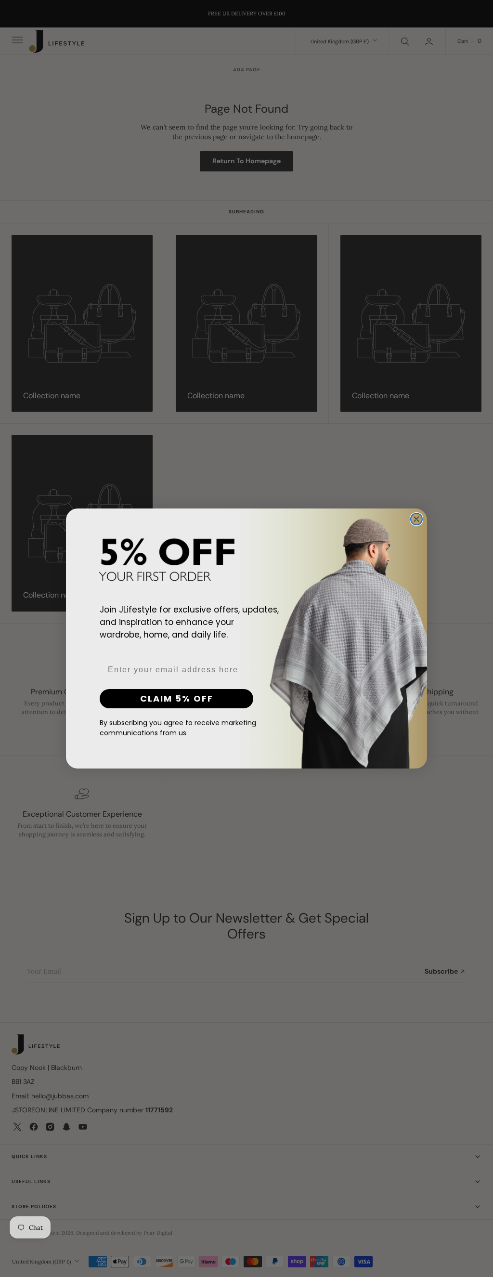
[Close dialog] (416, 519)
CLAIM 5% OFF (176, 698)
